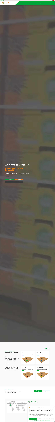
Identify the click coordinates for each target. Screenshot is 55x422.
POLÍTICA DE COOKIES (35, 420)
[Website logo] (6, 3)
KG (46, 348)
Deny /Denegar (41, 418)
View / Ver (49, 418)
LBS (48, 348)
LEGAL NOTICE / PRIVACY (41, 420)
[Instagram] (1, 0)
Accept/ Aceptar (32, 418)
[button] (53, 407)
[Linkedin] (3, 0)
